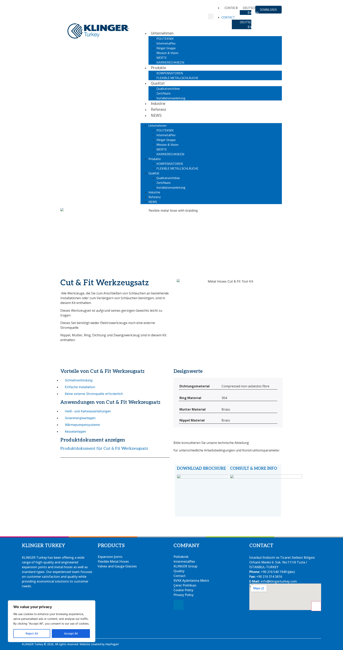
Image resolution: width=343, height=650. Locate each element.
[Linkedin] (178, 605)
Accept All (71, 633)
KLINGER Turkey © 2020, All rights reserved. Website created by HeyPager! (70, 644)
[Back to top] (316, 606)
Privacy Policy (183, 595)
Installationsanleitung (170, 98)
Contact (231, 7)
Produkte (158, 68)
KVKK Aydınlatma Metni (191, 580)
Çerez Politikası (184, 585)
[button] (211, 16)
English (253, 12)
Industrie (158, 103)
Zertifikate (163, 93)
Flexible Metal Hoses (113, 561)
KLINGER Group (185, 566)
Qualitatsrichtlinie (168, 88)
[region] (51, 621)
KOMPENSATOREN (169, 73)
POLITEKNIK (165, 38)
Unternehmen (162, 33)
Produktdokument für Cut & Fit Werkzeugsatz (104, 448)
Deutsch (246, 22)
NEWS (156, 115)
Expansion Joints (110, 557)
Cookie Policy (183, 590)
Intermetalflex (165, 43)
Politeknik (181, 557)
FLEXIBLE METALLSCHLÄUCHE (177, 77)
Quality (178, 571)
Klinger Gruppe (166, 48)
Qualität (158, 83)
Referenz (158, 109)
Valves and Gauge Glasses (117, 566)
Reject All (32, 633)
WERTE (161, 57)
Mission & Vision (167, 52)
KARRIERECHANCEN (170, 62)
